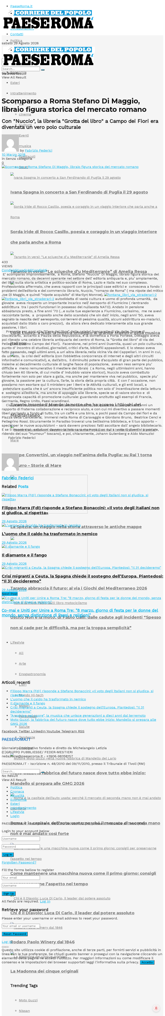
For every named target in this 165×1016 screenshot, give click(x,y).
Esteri (15, 83)
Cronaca (17, 791)
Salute (24, 727)
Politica (16, 40)
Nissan (24, 1011)
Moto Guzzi (28, 1000)
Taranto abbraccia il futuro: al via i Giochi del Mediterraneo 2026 (78, 588)
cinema (25, 114)
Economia (18, 72)
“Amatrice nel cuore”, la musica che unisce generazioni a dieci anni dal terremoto (78, 715)
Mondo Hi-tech (31, 695)
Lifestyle (17, 812)
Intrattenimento (23, 93)
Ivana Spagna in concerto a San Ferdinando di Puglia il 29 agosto (79, 192)
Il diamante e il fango (24, 555)
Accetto (147, 962)
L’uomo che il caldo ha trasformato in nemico (50, 533)
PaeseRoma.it (21, 6)
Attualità (17, 795)
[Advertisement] (52, 446)
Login (14, 816)
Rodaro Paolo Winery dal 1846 (42, 941)
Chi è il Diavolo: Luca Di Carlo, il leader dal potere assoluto (72, 912)
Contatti (16, 34)
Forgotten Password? (19, 862)
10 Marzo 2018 (13, 154)
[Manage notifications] (156, 1008)
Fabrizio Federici (38, 150)
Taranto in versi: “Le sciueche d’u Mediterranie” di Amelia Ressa (78, 271)
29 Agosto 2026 (14, 521)
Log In (45, 901)
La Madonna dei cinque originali (44, 971)
